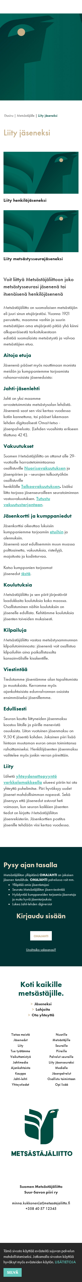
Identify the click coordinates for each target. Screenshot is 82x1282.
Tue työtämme (20, 1051)
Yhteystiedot (20, 1084)
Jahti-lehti (20, 1079)
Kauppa (20, 1073)
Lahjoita (41, 1009)
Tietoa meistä (20, 1034)
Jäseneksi (41, 1003)
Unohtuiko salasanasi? (41, 949)
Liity (20, 1045)
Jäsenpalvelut (61, 1073)
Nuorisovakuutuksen (45, 468)
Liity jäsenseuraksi (61, 1062)
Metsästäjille (61, 1040)
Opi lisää (61, 1084)
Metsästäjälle (26, 115)
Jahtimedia (20, 1062)
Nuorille (61, 1034)
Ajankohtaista (20, 1067)
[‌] (36, 1226)
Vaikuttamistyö (20, 1056)
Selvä (12, 1272)
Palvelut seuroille (61, 1056)
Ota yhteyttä (41, 1014)
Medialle (61, 1067)
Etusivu (8, 115)
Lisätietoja (65, 1261)
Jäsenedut (21, 1040)
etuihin (56, 532)
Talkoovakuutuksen (40, 486)
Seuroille (61, 1045)
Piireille (61, 1051)
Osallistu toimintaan (61, 1079)
